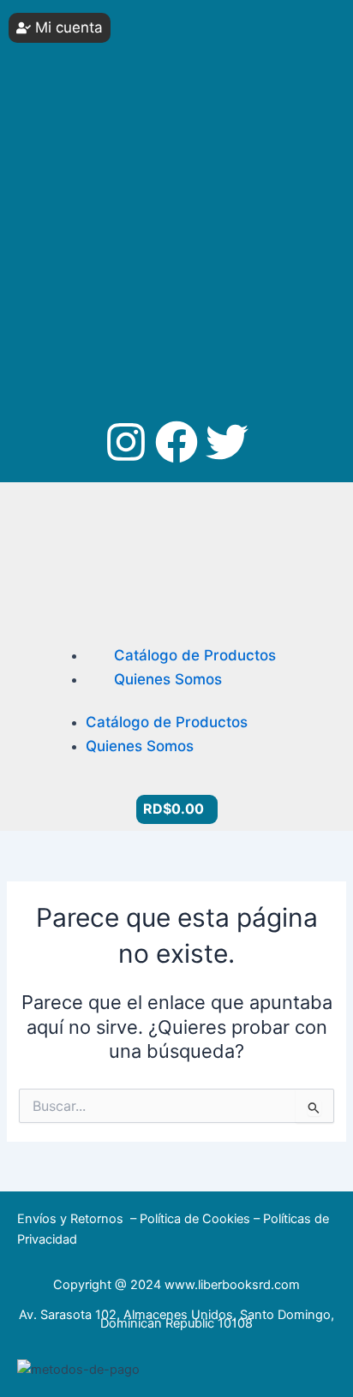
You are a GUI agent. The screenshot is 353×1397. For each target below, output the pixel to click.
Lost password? (72, 232)
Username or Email (78, 25)
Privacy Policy (95, 290)
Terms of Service (212, 290)
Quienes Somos (168, 679)
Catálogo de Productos (195, 655)
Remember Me (82, 153)
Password (54, 89)
